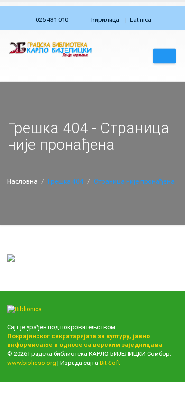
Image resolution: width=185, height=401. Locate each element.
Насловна (22, 181)
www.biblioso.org (31, 362)
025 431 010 (52, 19)
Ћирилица (104, 19)
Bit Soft (110, 362)
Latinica (140, 19)
